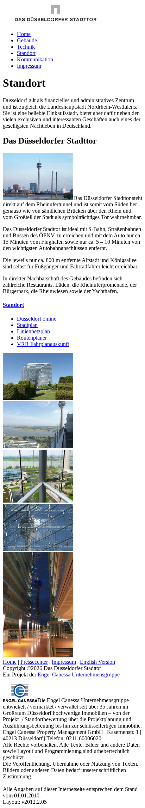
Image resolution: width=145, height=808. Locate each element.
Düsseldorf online (36, 319)
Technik (26, 47)
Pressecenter (34, 662)
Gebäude (27, 40)
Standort (26, 53)
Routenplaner (32, 338)
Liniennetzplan (33, 331)
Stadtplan (27, 325)
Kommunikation (35, 59)
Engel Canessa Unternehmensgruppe (79, 675)
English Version (97, 662)
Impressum (29, 66)
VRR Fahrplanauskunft (43, 344)
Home (24, 34)
